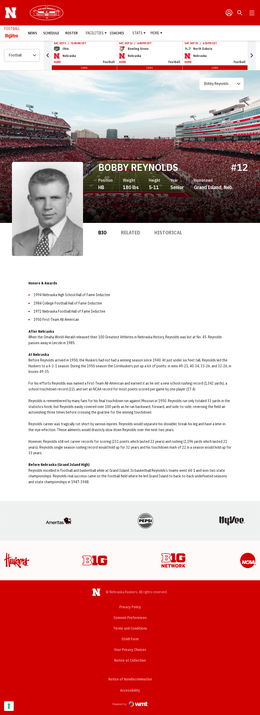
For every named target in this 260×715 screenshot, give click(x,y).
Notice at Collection (130, 660)
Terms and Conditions (130, 628)
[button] (48, 55)
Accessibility (130, 690)
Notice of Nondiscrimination (130, 679)
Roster (71, 33)
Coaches (117, 33)
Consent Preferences (130, 617)
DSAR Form (130, 639)
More (155, 33)
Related (130, 232)
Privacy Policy (130, 607)
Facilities (95, 33)
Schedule (51, 33)
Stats (137, 33)
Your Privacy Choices (130, 649)
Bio (102, 232)
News (32, 33)
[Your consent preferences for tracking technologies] (9, 706)
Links (84, 67)
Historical (168, 232)
